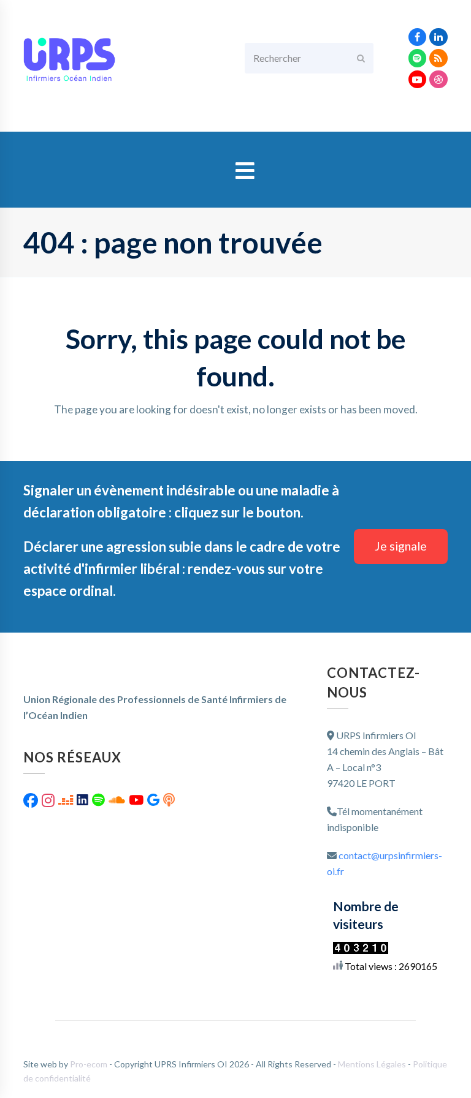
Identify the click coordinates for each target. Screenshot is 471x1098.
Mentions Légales (373, 1064)
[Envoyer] (361, 58)
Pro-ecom (89, 1064)
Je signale (401, 546)
